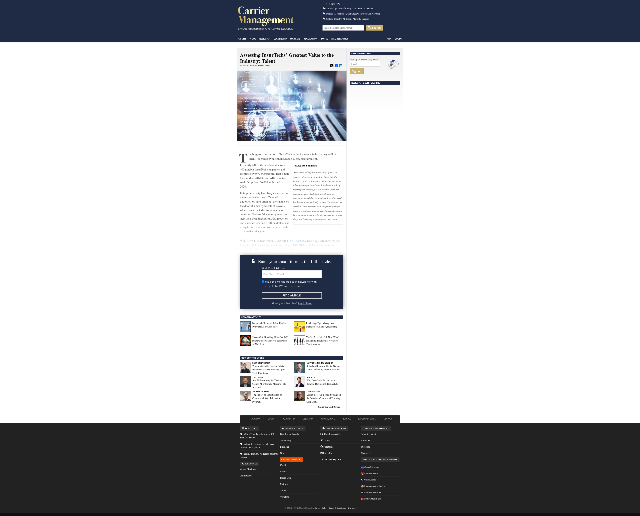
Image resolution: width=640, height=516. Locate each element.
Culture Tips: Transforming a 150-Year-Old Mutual (350, 8)
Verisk (283, 490)
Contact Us (366, 453)
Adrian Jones (264, 65)
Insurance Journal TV (373, 492)
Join (389, 38)
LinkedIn (327, 453)
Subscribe (365, 446)
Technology (285, 440)
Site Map (352, 507)
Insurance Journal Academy (375, 486)
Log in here (305, 303)
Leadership (280, 38)
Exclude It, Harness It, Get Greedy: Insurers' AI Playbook (353, 13)
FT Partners (298, 240)
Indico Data (285, 477)
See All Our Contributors (329, 406)
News (253, 38)
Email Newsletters (332, 434)
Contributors (246, 475)
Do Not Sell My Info (330, 459)
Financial (284, 446)
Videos (388, 419)
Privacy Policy (321, 507)
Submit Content (368, 434)
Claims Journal (370, 479)
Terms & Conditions (337, 507)
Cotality (284, 465)
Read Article (291, 295)
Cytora (283, 471)
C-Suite (242, 38)
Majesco (284, 484)
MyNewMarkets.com (372, 498)
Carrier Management (372, 467)
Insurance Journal (371, 473)
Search (376, 28)
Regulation (311, 38)
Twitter (326, 440)
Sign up (357, 71)
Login (398, 38)
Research (264, 38)
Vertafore (284, 496)
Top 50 (324, 38)
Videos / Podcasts (248, 469)
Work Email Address (274, 268)
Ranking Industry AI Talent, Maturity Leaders (347, 18)
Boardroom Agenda (289, 434)
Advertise (365, 440)
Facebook (327, 446)
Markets (295, 38)
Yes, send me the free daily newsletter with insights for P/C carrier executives (291, 284)
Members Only (339, 38)
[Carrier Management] (277, 16)
